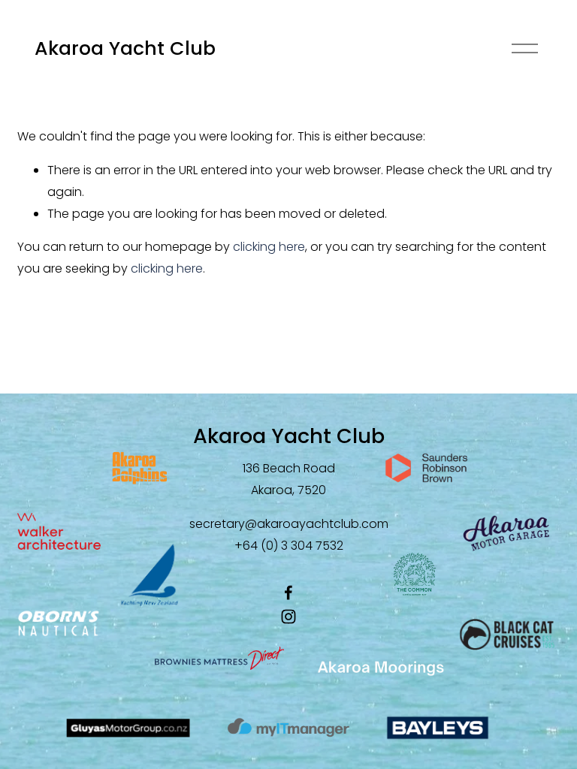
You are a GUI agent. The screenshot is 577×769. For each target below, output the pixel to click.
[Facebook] (288, 592)
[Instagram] (288, 616)
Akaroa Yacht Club (125, 48)
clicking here (269, 246)
